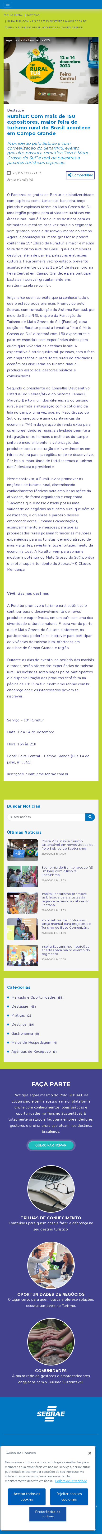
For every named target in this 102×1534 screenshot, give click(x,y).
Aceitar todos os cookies (27, 1496)
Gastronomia (25, 1033)
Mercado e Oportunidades (37, 997)
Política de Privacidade (71, 1481)
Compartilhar (82, 175)
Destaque (23, 1006)
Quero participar (50, 1145)
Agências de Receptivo (34, 1051)
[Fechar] (89, 1453)
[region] (48, 1488)
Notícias (33, 15)
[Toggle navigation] (8, 5)
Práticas (21, 1015)
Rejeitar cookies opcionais (69, 1496)
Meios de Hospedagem (34, 1042)
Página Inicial (13, 15)
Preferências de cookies (48, 1514)
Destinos (22, 1024)
